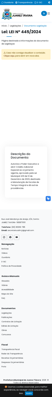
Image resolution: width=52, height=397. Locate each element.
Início (4, 25)
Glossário (5, 281)
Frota (4, 366)
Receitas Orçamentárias (12, 358)
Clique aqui (9, 55)
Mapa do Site (7, 294)
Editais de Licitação (10, 326)
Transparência (25, 3)
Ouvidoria (8, 3)
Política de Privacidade (11, 266)
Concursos (6, 334)
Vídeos (4, 253)
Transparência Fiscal (11, 349)
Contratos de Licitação (12, 321)
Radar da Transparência (12, 354)
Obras (4, 330)
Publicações (7, 317)
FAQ (3, 298)
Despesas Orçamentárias (13, 362)
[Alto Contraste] (48, 2)
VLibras (5, 285)
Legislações (15, 25)
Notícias (5, 249)
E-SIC (39, 3)
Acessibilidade (8, 289)
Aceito (29, 393)
